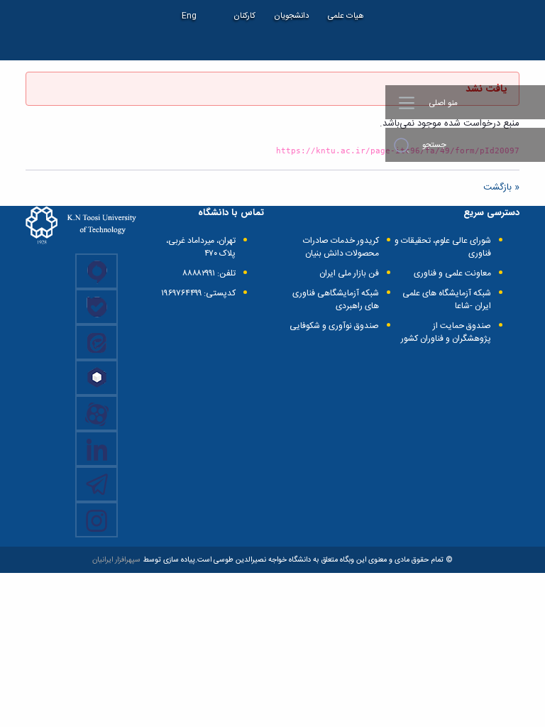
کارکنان (244, 16)
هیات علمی (346, 16)
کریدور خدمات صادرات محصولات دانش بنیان (341, 247)
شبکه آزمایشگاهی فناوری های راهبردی (335, 299)
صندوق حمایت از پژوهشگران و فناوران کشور (446, 332)
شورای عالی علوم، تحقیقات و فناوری (443, 247)
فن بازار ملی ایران (349, 273)
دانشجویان (291, 16)
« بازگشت (501, 187)
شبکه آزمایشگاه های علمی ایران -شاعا (446, 299)
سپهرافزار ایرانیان (116, 560)
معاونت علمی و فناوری (452, 273)
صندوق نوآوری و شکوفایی (334, 325)
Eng (189, 16)
